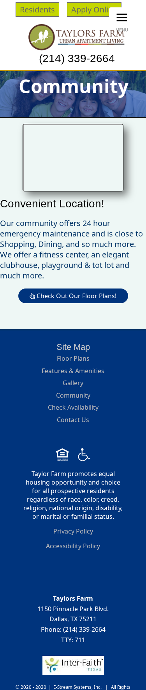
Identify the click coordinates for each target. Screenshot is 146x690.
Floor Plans (73, 358)
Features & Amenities (73, 371)
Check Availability (73, 407)
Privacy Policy (73, 531)
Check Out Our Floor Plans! (75, 296)
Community (73, 395)
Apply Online (94, 9)
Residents (37, 9)
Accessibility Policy (73, 546)
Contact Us (73, 419)
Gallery (73, 383)
